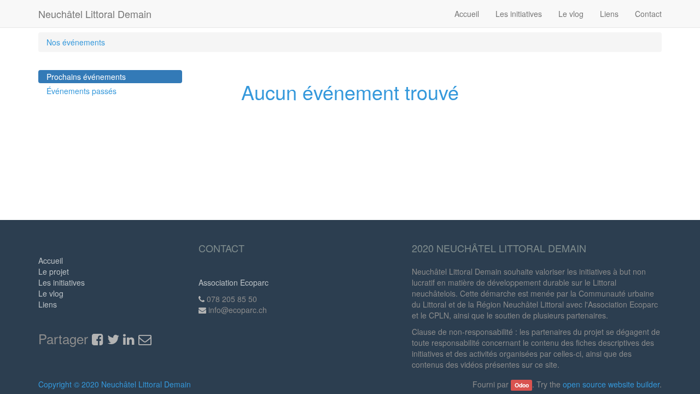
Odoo (522, 385)
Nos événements (75, 42)
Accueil (50, 260)
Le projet (53, 271)
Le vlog (50, 293)
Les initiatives (61, 282)
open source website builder (611, 384)
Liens (47, 304)
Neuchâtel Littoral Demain (94, 14)
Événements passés (81, 90)
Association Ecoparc (234, 282)
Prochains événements (86, 76)
